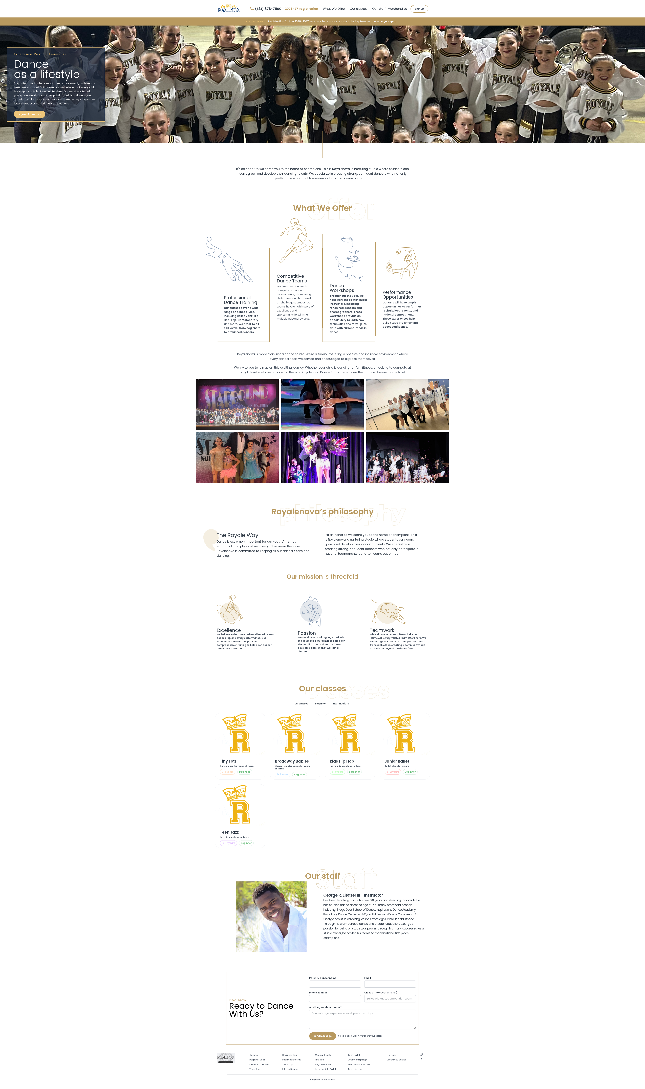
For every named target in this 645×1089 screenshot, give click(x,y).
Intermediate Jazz (259, 1064)
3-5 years (282, 774)
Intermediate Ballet (325, 1069)
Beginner (320, 703)
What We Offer (334, 9)
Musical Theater (323, 1055)
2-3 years (227, 771)
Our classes (359, 9)
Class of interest (380, 992)
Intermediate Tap (291, 1059)
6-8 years (337, 771)
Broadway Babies (396, 1059)
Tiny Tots (319, 1059)
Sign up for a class (29, 114)
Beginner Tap (289, 1055)
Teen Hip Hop (355, 1069)
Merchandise (397, 9)
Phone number (318, 992)
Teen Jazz (255, 1069)
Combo (253, 1055)
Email (367, 978)
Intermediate (341, 703)
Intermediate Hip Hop (359, 1064)
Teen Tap (287, 1064)
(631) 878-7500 (268, 8)
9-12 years (392, 771)
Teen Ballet (354, 1055)
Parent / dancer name (322, 978)
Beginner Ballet (323, 1064)
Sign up (419, 8)
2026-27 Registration (301, 9)
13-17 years (228, 843)
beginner (244, 771)
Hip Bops (392, 1055)
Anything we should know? (325, 1007)
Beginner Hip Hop (357, 1059)
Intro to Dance (290, 1069)
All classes (301, 703)
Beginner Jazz (257, 1059)
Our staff (379, 9)
